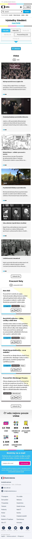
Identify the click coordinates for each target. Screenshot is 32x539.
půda (27, 15)
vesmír (10, 15)
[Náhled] (16, 310)
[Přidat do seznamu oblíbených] (28, 64)
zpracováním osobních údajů (16, 471)
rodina (22, 15)
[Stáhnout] (12, 310)
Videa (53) (15, 30)
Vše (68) (5, 30)
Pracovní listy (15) (22, 34)
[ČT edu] (5, 8)
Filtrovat (17, 48)
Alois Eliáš (6, 291)
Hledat (27, 11)
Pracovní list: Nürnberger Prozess (15, 378)
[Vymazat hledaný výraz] (21, 11)
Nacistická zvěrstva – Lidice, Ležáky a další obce (13, 319)
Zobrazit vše (16, 276)
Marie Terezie (17, 15)
